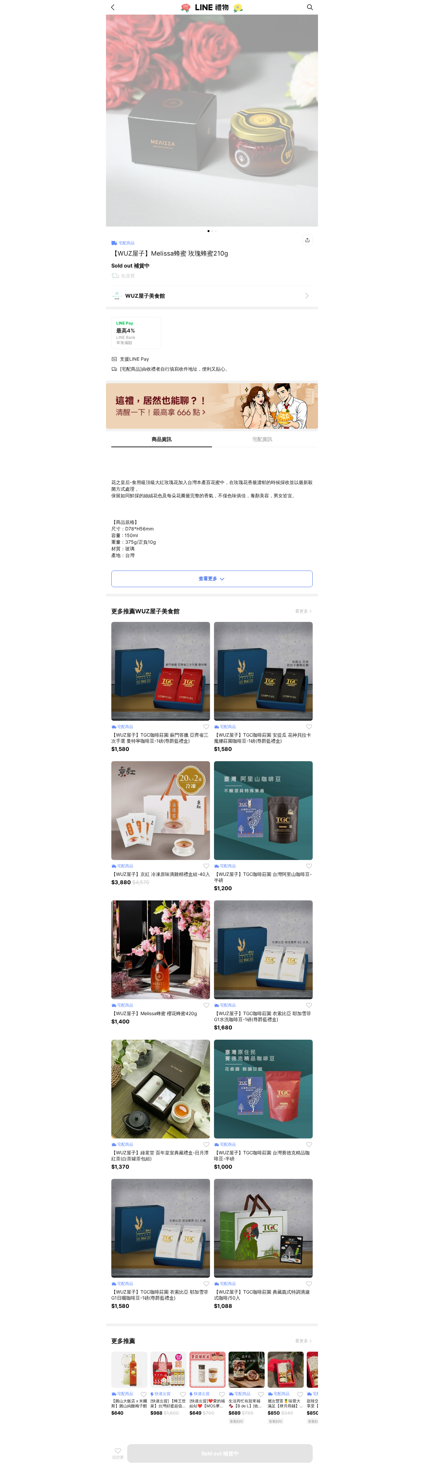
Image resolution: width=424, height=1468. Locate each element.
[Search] (310, 7)
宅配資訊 (262, 439)
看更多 (301, 611)
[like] (206, 726)
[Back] (114, 7)
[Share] (307, 240)
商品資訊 (162, 439)
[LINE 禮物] (212, 7)
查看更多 (208, 578)
